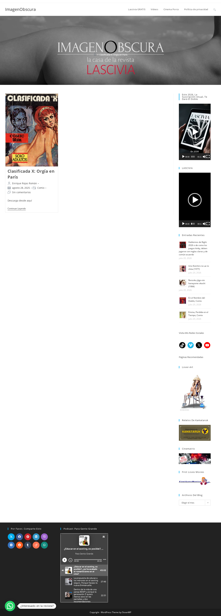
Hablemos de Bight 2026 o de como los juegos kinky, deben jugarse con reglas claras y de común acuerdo (193, 248)
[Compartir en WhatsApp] (44, 545)
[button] (195, 132)
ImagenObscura (20, 9)
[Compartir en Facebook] (19, 536)
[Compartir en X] (11, 536)
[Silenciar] (204, 156)
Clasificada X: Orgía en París (113, 54)
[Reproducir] (183, 156)
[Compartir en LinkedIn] (36, 536)
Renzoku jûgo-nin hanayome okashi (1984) (196, 283)
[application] (195, 132)
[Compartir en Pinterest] (27, 536)
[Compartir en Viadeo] (36, 545)
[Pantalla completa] (208, 156)
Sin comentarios (21, 192)
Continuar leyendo (17, 208)
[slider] (193, 156)
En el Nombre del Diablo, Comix (196, 299)
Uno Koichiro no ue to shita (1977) (198, 267)
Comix (40, 187)
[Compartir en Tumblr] (27, 545)
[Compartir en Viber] (44, 536)
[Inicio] (95, 54)
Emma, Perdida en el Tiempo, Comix (198, 314)
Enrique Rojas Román (24, 183)
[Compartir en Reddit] (19, 545)
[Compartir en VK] (11, 545)
